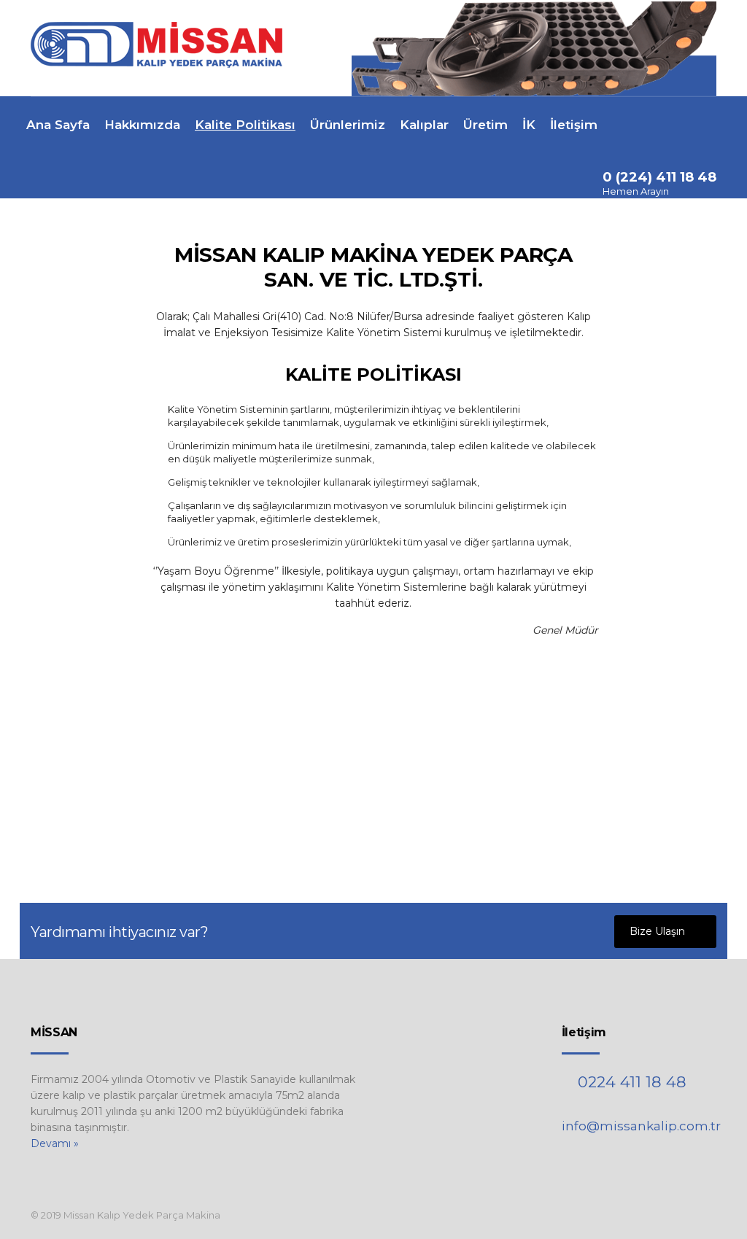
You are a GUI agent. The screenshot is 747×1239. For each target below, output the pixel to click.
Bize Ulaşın (657, 931)
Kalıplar (424, 124)
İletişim (573, 124)
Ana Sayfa (58, 124)
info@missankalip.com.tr (641, 1126)
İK (528, 124)
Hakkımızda (142, 124)
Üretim (485, 124)
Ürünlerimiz (347, 124)
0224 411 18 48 (632, 1082)
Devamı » (55, 1143)
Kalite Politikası (245, 124)
